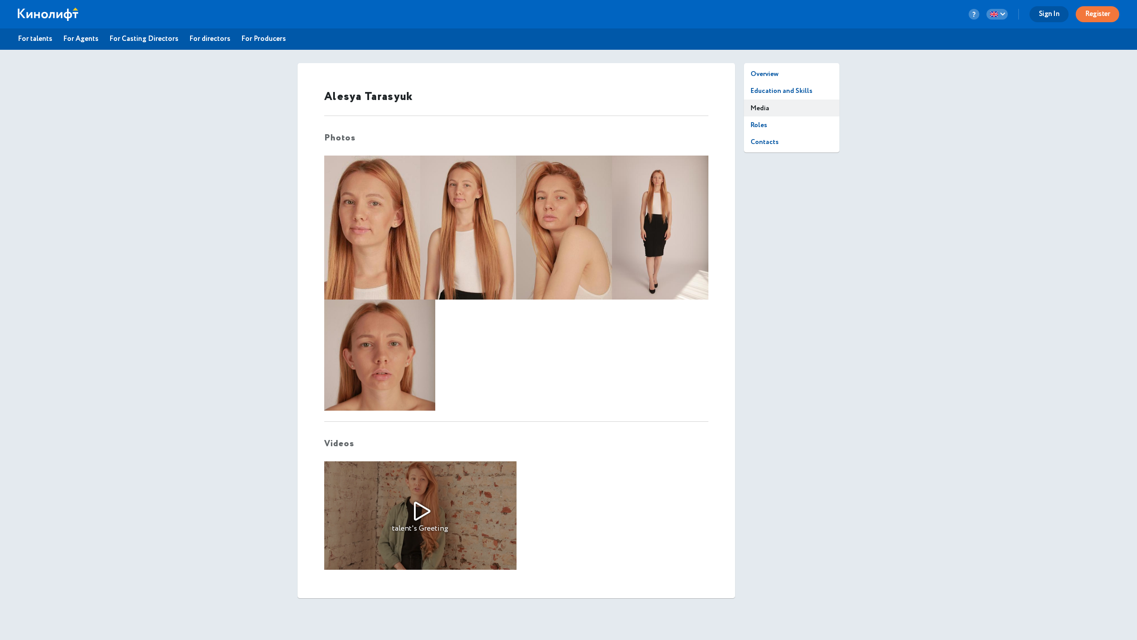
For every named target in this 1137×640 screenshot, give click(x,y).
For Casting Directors (144, 39)
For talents (35, 39)
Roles (759, 125)
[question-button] (974, 14)
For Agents (81, 39)
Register (1097, 14)
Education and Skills (781, 91)
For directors (210, 39)
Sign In (1049, 14)
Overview (765, 74)
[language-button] (997, 14)
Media (760, 108)
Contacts (765, 142)
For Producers (263, 39)
